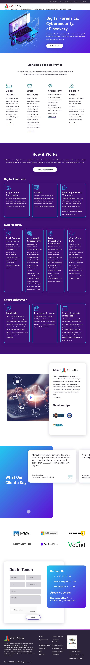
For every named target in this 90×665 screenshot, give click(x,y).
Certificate (55, 654)
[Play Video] (30, 397)
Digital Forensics (57, 636)
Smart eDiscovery (27, 9)
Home (7, 9)
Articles (41, 654)
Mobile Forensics (57, 645)
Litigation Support (52, 9)
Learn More (10, 123)
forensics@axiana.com (66, 1)
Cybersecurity (39, 9)
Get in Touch (54, 46)
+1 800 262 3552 (52, 1)
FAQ (40, 651)
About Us (63, 9)
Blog (69, 9)
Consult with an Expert (45, 169)
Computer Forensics (55, 641)
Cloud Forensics (57, 648)
